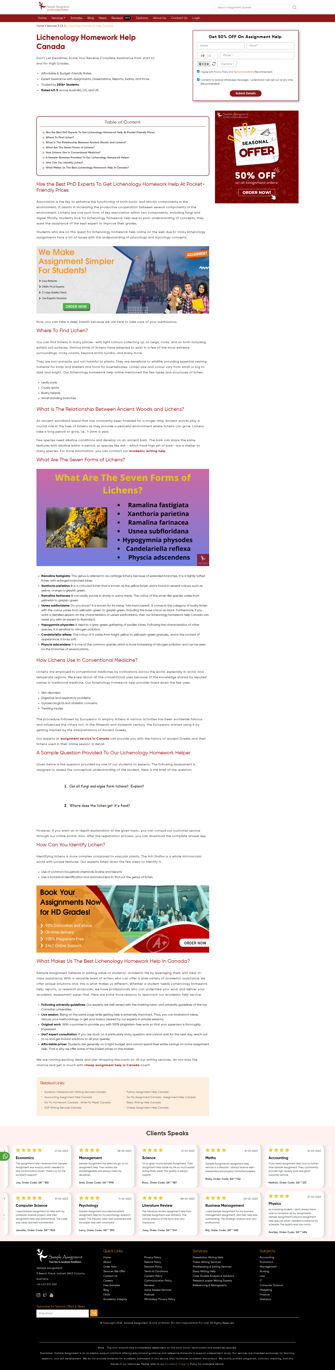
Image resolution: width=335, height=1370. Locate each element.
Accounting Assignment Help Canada (68, 1097)
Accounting (267, 1257)
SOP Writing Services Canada (62, 1107)
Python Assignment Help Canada (147, 1092)
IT (261, 1280)
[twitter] (45, 1295)
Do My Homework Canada (61, 1102)
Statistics (265, 1299)
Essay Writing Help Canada (144, 1102)
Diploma (142, 18)
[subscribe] (94, 1313)
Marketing (266, 1290)
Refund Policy (152, 1262)
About (107, 1262)
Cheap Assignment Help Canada (147, 1107)
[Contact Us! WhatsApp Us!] (5, 1156)
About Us (159, 18)
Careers (108, 1280)
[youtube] (52, 1295)
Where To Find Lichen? (60, 137)
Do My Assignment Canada (144, 1097)
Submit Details (246, 93)
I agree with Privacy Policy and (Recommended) (236, 72)
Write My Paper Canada (95, 1102)
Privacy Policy (152, 1257)
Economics (266, 1262)
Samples (76, 18)
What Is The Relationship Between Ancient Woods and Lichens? (86, 142)
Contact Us (179, 18)
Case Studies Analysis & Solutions (213, 1276)
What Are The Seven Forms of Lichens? (70, 147)
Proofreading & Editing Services (212, 1266)
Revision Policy (153, 1266)
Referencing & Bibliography (210, 1285)
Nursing (264, 1271)
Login (196, 18)
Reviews (120, 18)
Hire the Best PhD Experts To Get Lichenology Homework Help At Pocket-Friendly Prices (100, 132)
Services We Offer (114, 1271)
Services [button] (57, 18)
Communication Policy (158, 1280)
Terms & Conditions (244, 72)
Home (42, 18)
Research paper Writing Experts (212, 1280)
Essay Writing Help (204, 1271)
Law (262, 1276)
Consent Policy (153, 1276)
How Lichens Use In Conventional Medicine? (73, 152)
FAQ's (106, 1294)
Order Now (110, 1266)
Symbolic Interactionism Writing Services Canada (75, 1092)
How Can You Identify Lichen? (64, 162)
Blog (90, 18)
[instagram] (38, 1295)
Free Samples (111, 1285)
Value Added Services (157, 1290)
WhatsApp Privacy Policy (159, 1299)
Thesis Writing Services (207, 1262)
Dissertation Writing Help (208, 1257)
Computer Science (271, 1285)
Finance (265, 1294)
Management (268, 1266)
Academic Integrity (115, 1299)
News (102, 18)
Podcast (149, 1294)
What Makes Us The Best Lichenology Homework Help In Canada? (87, 167)
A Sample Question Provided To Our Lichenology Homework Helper (87, 157)
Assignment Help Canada (179, 1097)
